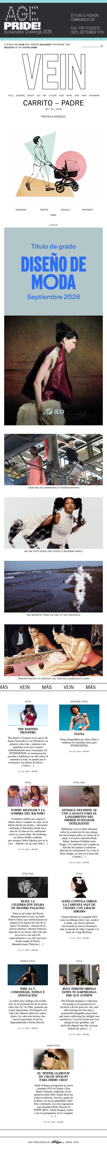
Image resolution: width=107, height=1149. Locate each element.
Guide (50, 1046)
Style (10, 96)
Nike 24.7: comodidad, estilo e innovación (28, 992)
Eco (38, 96)
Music (69, 96)
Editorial (20, 96)
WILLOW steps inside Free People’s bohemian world (53, 551)
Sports (24, 961)
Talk (82, 783)
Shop (84, 96)
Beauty (30, 96)
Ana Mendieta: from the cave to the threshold (53, 615)
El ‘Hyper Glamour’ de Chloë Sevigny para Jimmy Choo (53, 1077)
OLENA (79, 734)
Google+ (5, 1147)
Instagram (94, 96)
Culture (53, 96)
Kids (77, 96)
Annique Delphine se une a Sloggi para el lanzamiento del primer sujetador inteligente (79, 817)
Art (44, 96)
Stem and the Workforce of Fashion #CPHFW (53, 488)
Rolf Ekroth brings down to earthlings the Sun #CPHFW (79, 992)
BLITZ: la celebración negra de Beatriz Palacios (27, 905)
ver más (34, 771)
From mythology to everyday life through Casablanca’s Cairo (53, 679)
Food (61, 96)
